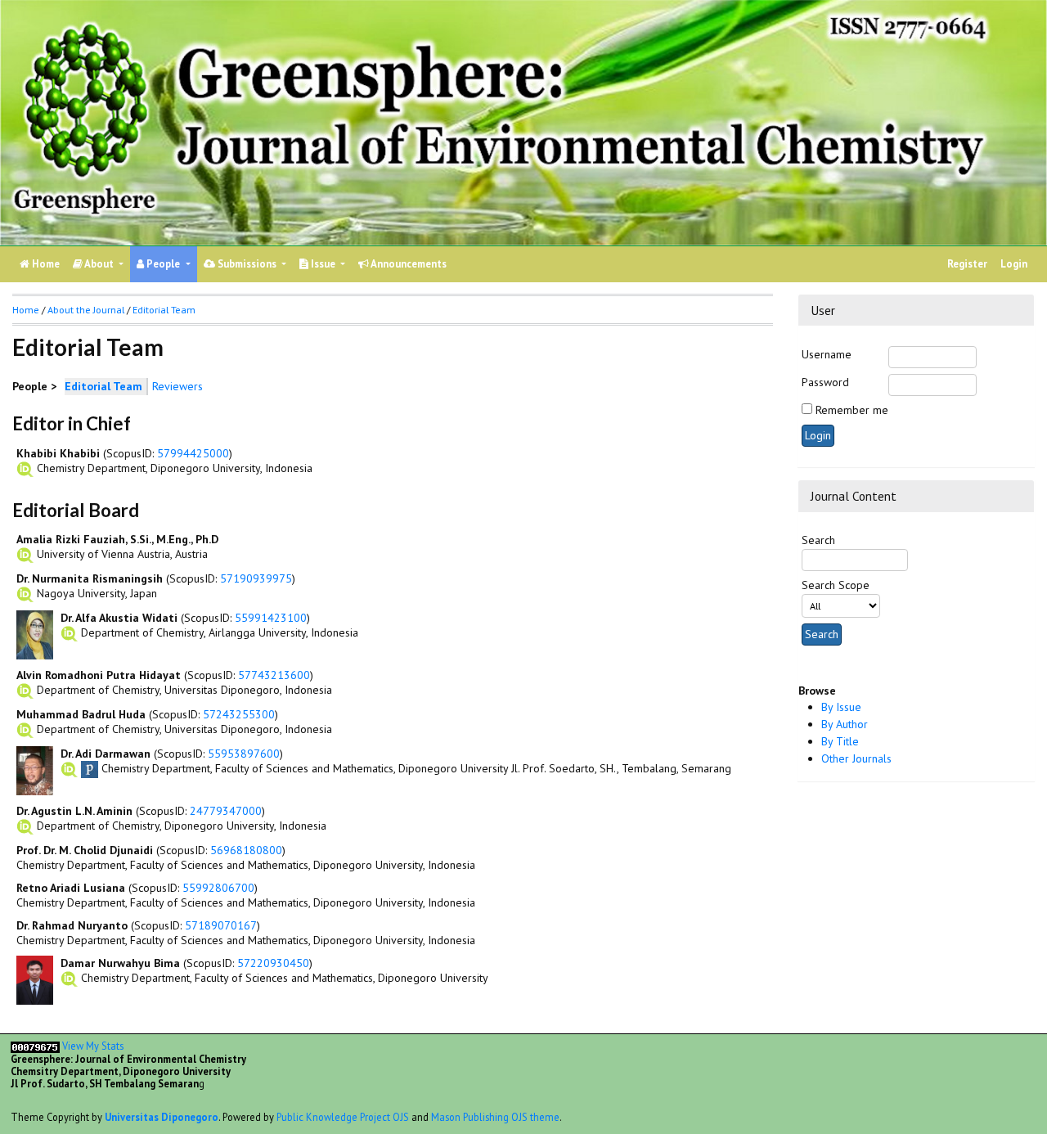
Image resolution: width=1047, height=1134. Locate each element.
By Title (840, 741)
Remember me (852, 410)
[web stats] (35, 1045)
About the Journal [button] (85, 310)
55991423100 (271, 617)
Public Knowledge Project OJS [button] (342, 1116)
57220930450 (273, 963)
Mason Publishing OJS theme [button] (495, 1116)
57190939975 (256, 578)
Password (825, 382)
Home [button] (25, 310)
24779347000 (226, 810)
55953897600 (244, 753)
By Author (844, 724)
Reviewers (177, 386)
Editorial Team (164, 310)
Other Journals (856, 758)
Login (1013, 264)
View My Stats (93, 1045)
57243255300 (239, 714)
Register (967, 264)
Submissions (247, 264)
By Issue (841, 707)
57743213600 (274, 675)
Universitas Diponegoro (161, 1116)
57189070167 (221, 925)
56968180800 (246, 850)
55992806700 (218, 887)
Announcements (408, 264)
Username (827, 354)
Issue (323, 264)
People (163, 264)
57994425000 (193, 453)
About (99, 264)
